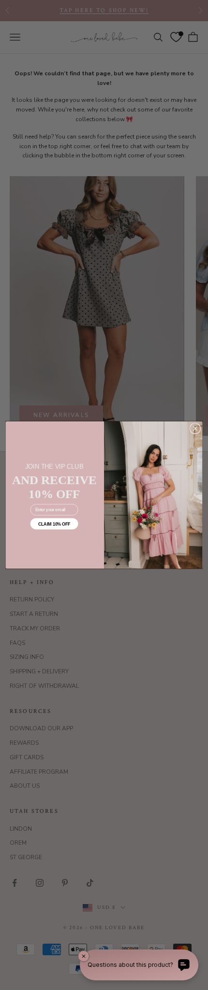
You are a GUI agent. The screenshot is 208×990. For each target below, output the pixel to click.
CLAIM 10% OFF (54, 523)
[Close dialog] (195, 428)
